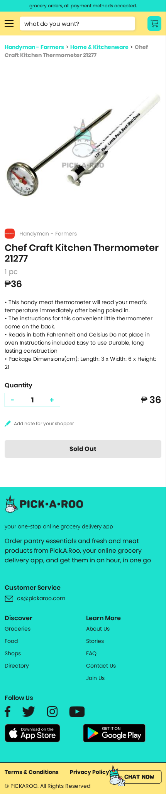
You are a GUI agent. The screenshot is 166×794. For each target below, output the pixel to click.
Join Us (95, 678)
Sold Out (83, 448)
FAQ (91, 653)
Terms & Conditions (32, 772)
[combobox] (77, 23)
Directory (17, 666)
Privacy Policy (89, 772)
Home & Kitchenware (99, 47)
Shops (13, 653)
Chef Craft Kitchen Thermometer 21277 (76, 51)
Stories (95, 641)
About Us (98, 629)
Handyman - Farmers (34, 47)
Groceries (17, 629)
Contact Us (101, 666)
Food (11, 641)
